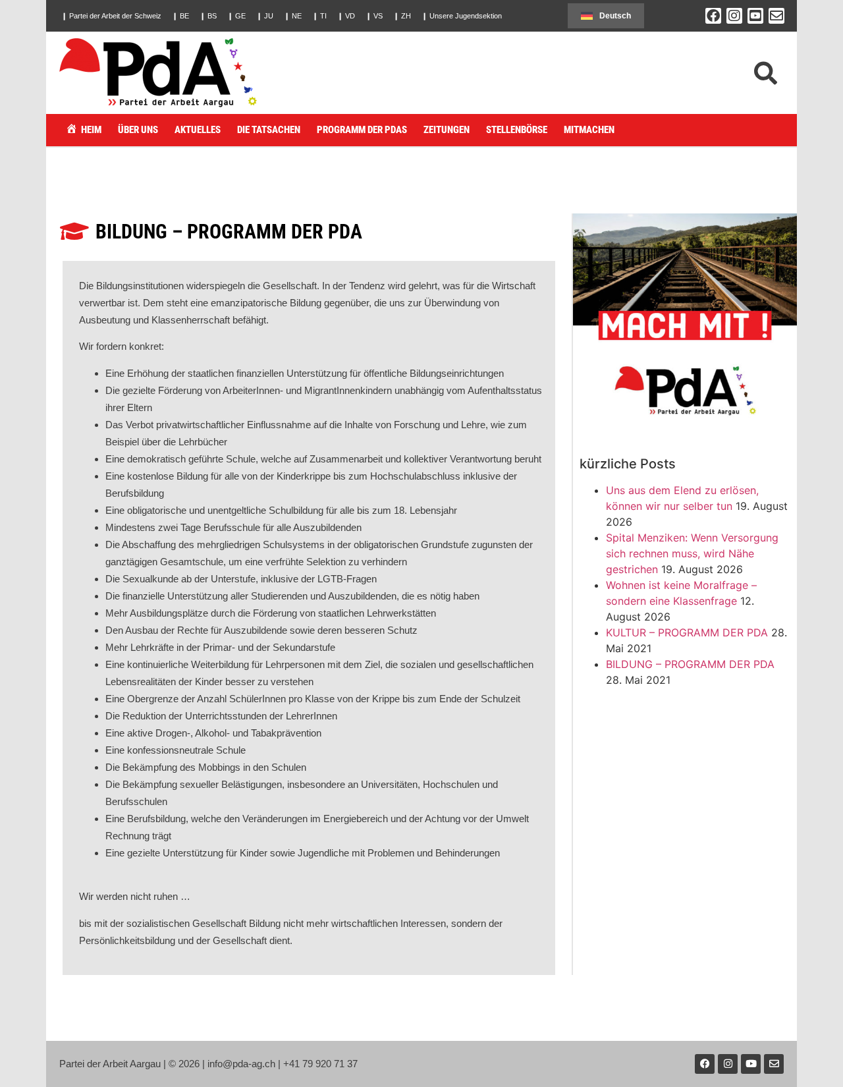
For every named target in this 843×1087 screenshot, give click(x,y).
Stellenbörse (516, 130)
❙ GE (236, 16)
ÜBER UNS (138, 130)
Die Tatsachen (268, 130)
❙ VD (346, 16)
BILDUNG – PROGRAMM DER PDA (690, 664)
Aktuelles (198, 130)
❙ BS (208, 16)
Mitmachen (589, 130)
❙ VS (374, 16)
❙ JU (264, 16)
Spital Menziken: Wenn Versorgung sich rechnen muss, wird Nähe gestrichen (692, 553)
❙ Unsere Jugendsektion (462, 16)
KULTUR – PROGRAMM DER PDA (687, 632)
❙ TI (319, 16)
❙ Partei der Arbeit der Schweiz (111, 16)
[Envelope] (776, 16)
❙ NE (293, 16)
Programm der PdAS (362, 130)
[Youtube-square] (755, 16)
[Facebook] (713, 16)
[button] (111, 15)
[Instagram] (734, 16)
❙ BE (180, 16)
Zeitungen (446, 130)
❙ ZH (402, 16)
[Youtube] (751, 1064)
